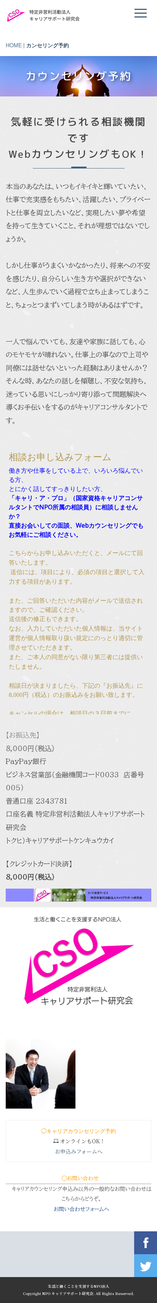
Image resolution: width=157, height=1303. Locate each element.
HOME (14, 45)
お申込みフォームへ (79, 1151)
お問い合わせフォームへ (81, 1209)
